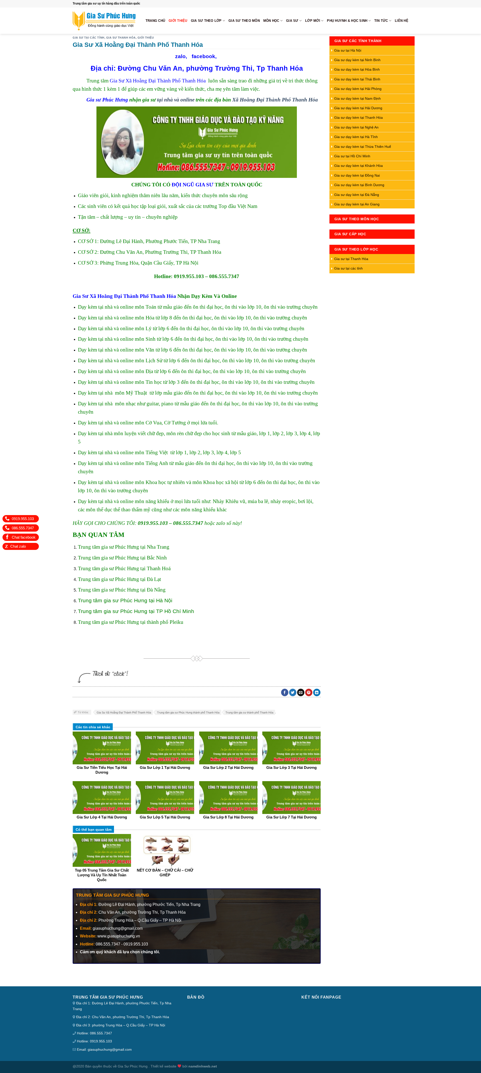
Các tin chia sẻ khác (93, 727)
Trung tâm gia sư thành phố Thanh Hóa (249, 712)
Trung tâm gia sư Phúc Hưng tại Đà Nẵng (122, 589)
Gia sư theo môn (244, 21)
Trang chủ (155, 21)
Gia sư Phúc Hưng (107, 99)
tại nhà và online (175, 99)
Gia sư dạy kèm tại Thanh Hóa (358, 117)
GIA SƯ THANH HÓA (121, 37)
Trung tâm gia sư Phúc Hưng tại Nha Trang (123, 547)
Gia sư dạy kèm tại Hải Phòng (358, 89)
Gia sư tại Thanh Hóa (351, 259)
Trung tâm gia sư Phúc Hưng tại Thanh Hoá (124, 568)
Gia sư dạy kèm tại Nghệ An (356, 127)
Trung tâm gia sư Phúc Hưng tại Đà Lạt (119, 579)
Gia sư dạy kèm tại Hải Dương (358, 108)
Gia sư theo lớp (206, 21)
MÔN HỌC (271, 21)
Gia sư (292, 21)
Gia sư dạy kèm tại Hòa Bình (357, 69)
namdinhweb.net (202, 1066)
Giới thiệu (178, 21)
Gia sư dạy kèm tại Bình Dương (359, 185)
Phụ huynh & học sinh (347, 21)
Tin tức (381, 21)
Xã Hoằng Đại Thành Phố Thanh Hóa (275, 99)
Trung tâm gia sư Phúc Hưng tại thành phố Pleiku (130, 622)
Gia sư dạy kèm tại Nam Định (357, 98)
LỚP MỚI (312, 21)
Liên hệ (401, 21)
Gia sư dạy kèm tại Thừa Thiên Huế (362, 147)
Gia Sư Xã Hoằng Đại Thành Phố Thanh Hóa (158, 80)
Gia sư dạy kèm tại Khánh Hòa (358, 166)
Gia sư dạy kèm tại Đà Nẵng (356, 195)
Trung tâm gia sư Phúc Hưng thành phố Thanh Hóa (188, 712)
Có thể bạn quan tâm (93, 829)
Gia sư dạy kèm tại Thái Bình (357, 79)
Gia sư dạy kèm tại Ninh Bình (357, 60)
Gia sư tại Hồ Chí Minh (352, 156)
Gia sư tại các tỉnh (88, 37)
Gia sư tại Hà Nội (347, 50)
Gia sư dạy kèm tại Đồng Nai (357, 175)
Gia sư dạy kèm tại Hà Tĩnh (356, 137)
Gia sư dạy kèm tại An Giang (357, 204)
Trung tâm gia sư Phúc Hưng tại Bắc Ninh (122, 557)
